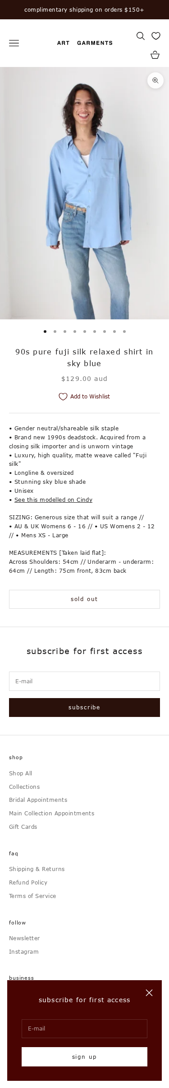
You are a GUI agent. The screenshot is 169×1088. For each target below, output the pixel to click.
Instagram (24, 951)
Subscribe (84, 707)
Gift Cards (23, 826)
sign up (84, 1056)
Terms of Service (32, 896)
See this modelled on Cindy (53, 499)
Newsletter (24, 938)
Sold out (84, 599)
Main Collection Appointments (51, 813)
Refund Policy (28, 882)
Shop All (20, 773)
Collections (24, 786)
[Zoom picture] (155, 80)
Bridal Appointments (38, 799)
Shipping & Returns (37, 869)
